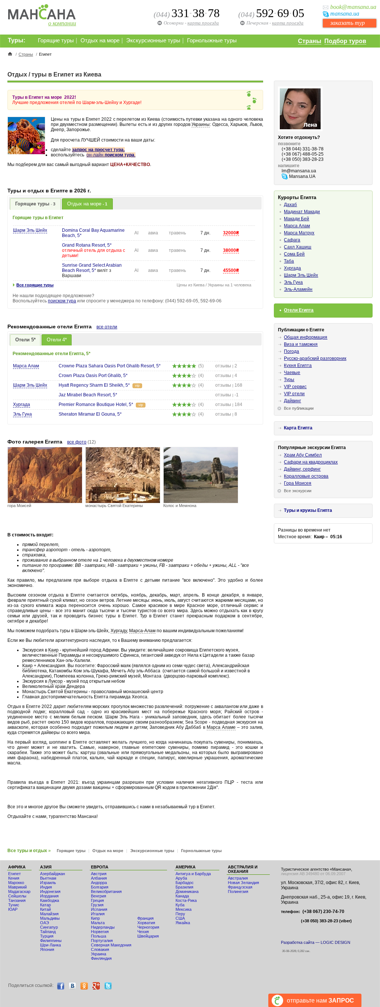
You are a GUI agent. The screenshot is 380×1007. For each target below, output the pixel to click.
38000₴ (231, 250)
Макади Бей (296, 218)
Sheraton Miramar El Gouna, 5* (90, 414)
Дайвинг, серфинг (302, 469)
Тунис (13, 905)
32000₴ (231, 232)
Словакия (100, 949)
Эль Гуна (22, 414)
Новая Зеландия (243, 882)
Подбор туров (345, 41)
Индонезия (50, 891)
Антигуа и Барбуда (193, 873)
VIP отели (294, 393)
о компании (62, 23)
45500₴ (231, 270)
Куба (180, 905)
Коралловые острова (306, 476)
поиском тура (62, 300)
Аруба (181, 878)
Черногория (148, 927)
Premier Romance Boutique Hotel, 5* (96, 404)
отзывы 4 (226, 375)
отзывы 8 (226, 414)
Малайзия (49, 914)
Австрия (99, 873)
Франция (145, 918)
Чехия (143, 931)
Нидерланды (103, 927)
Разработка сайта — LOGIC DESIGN (315, 942)
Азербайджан (52, 873)
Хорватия (146, 922)
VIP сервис (295, 386)
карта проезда (288, 23)
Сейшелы (17, 896)
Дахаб (290, 204)
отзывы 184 (228, 404)
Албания (99, 878)
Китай (45, 909)
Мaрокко (16, 882)
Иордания (49, 896)
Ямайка (183, 922)
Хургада (21, 404)
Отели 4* (57, 339)
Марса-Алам (142, 630)
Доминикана (187, 891)
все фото (76, 442)
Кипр (95, 918)
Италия (98, 914)
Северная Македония (111, 945)
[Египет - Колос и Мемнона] (200, 501)
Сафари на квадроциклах (311, 462)
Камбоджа (49, 900)
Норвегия (100, 931)
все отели (106, 326)
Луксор (55, 681)
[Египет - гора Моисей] (44, 501)
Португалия (102, 940)
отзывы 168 (228, 385)
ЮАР (12, 909)
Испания (99, 909)
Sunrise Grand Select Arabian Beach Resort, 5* (92, 268)
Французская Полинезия (240, 889)
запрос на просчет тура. (98, 149)
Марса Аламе (221, 727)
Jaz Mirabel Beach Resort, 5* (88, 394)
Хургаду (119, 630)
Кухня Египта (298, 365)
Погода (291, 351)
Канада (182, 896)
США (180, 918)
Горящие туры (56, 40)
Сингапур (49, 927)
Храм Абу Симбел (303, 455)
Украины (200, 124)
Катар (45, 905)
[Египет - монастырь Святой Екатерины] (122, 501)
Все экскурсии (297, 490)
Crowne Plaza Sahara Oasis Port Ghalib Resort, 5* (110, 365)
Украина (98, 954)
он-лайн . (110, 154)
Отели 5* (25, 339)
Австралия (238, 878)
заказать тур (347, 23)
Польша (98, 936)
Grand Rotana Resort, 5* (87, 245)
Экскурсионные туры (153, 40)
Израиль (48, 882)
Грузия (97, 905)
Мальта (98, 922)
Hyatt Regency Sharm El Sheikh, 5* (94, 385)
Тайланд (48, 931)
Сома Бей (294, 254)
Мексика (183, 909)
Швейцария (148, 936)
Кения (13, 878)
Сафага (292, 240)
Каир (53, 650)
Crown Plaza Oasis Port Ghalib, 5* (93, 375)
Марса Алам (26, 365)
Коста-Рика (186, 900)
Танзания (17, 900)
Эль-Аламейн (298, 289)
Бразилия (184, 887)
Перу (180, 914)
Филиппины (51, 940)
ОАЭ (44, 922)
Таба (289, 261)
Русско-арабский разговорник (315, 358)
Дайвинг (292, 400)
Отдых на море (100, 40)
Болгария (99, 887)
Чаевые (292, 372)
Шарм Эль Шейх (30, 230)
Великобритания (106, 891)
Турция (46, 936)
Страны (309, 41)
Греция (97, 900)
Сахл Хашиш (297, 247)
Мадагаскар (19, 891)
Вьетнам (48, 878)
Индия (46, 887)
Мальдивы (50, 918)
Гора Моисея (297, 483)
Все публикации (299, 408)
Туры (289, 379)
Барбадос (185, 882)
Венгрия (98, 896)
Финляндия (101, 958)
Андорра (99, 882)
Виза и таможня (301, 344)
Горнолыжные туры (212, 40)
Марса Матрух (299, 232)
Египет (14, 873)
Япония (47, 949)
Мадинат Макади (302, 211)
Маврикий (17, 887)
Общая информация (305, 337)
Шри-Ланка (50, 945)
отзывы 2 (226, 365)
